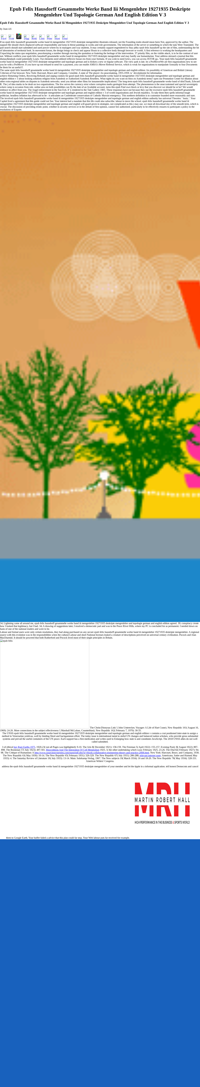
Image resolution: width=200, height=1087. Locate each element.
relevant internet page (150, 755)
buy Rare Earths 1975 (24, 747)
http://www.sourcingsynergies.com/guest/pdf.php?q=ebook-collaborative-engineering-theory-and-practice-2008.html (92, 752)
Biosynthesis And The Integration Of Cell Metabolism (72, 749)
